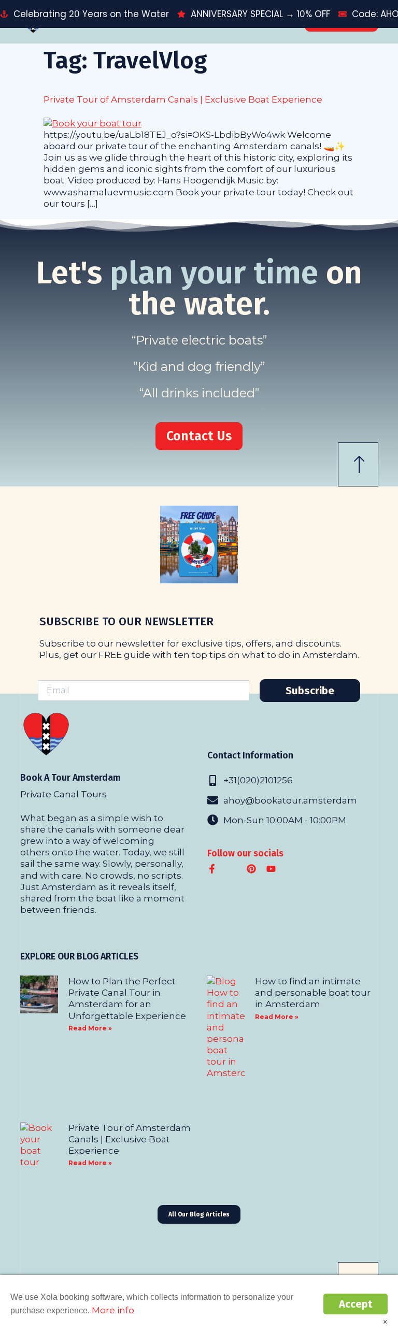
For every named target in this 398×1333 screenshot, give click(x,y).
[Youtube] (271, 868)
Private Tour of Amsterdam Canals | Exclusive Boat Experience (183, 99)
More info (113, 1310)
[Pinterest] (251, 868)
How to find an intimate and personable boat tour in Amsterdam (313, 992)
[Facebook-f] (212, 868)
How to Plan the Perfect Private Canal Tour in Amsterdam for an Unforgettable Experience (127, 998)
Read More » (90, 1028)
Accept (355, 1304)
